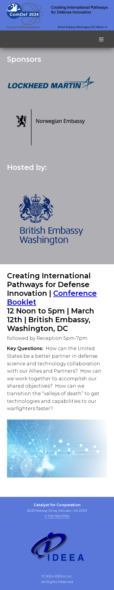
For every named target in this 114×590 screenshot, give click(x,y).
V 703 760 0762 (57, 516)
